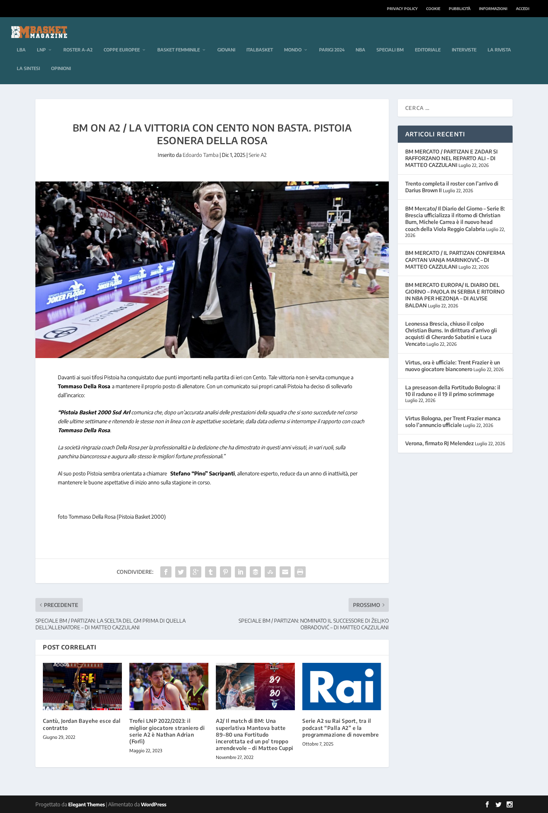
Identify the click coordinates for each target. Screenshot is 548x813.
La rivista (499, 50)
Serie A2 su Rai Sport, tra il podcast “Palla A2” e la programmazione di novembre (340, 727)
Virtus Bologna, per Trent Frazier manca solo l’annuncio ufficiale (453, 421)
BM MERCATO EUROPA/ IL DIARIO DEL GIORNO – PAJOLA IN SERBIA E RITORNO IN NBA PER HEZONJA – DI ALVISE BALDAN (455, 295)
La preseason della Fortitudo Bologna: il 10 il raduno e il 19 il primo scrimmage (452, 390)
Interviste (464, 50)
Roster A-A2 (77, 50)
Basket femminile (178, 50)
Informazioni (493, 8)
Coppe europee (122, 50)
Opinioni (61, 68)
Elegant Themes (86, 804)
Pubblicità (459, 8)
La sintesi (28, 68)
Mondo (293, 50)
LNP (41, 50)
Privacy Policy (402, 8)
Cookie (433, 8)
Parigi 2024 (331, 50)
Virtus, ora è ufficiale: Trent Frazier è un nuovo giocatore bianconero (452, 365)
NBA (360, 50)
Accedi (522, 8)
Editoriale (428, 50)
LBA (21, 50)
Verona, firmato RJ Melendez (439, 443)
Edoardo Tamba (200, 155)
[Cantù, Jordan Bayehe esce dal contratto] (82, 686)
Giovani (226, 50)
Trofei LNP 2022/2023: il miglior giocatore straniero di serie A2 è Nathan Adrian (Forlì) (167, 731)
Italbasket (259, 50)
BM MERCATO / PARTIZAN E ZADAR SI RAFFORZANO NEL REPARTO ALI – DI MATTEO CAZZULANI (451, 158)
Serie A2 (258, 155)
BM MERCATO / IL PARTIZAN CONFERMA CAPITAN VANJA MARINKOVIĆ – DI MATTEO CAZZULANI (455, 259)
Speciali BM (390, 50)
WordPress (153, 804)
